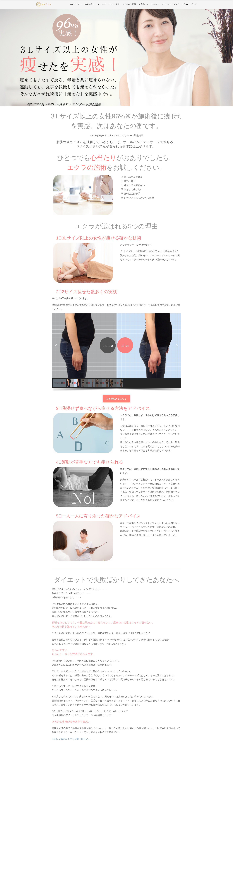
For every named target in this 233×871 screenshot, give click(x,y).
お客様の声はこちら (116, 399)
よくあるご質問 (129, 4)
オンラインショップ (170, 4)
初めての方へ (76, 4)
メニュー (101, 4)
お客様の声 (143, 4)
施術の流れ (89, 4)
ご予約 (185, 4)
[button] (56, 346)
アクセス (155, 4)
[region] (116, 57)
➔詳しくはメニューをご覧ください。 (71, 738)
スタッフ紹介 (113, 4)
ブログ (193, 4)
